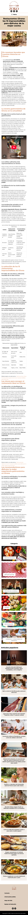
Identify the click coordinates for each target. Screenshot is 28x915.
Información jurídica (10, 896)
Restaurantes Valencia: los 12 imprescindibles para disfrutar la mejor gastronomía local (13, 464)
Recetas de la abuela (11, 591)
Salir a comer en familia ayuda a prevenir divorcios (14, 691)
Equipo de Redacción (10, 904)
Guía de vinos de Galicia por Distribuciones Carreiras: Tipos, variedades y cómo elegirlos (14, 668)
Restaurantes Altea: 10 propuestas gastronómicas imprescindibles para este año (14, 378)
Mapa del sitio (8, 900)
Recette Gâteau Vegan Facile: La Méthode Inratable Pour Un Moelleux (14, 807)
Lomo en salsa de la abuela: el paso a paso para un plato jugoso (14, 830)
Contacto (6, 893)
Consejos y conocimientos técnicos (14, 639)
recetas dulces (9, 574)
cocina (6, 607)
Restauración (8, 624)
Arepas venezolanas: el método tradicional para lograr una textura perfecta (14, 853)
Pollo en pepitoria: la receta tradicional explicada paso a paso (14, 876)
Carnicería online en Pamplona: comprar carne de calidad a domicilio (14, 737)
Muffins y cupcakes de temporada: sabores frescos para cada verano (14, 785)
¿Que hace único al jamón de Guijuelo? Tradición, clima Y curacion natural (14, 714)
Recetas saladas (9, 558)
